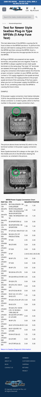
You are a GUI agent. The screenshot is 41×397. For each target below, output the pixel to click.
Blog (6, 364)
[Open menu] (4, 9)
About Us (8, 361)
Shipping (25, 364)
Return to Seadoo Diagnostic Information (16, 349)
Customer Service (28, 361)
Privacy (25, 371)
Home (4, 23)
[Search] (36, 17)
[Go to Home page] (16, 9)
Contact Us (9, 367)
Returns (25, 367)
